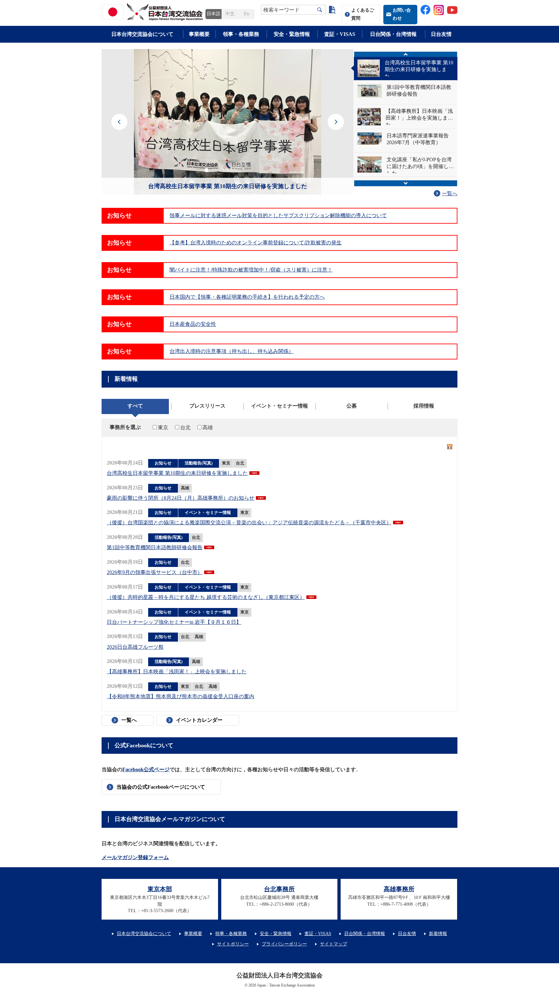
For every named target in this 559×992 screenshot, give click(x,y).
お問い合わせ (402, 14)
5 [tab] (237, 170)
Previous (119, 122)
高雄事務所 (399, 889)
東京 (163, 427)
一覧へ (449, 193)
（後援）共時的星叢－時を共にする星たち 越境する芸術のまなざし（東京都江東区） (206, 597)
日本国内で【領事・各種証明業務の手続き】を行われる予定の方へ (247, 297)
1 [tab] (206, 170)
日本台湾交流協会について (142, 34)
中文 (230, 13)
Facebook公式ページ (146, 769)
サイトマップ (333, 944)
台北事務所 (279, 889)
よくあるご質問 (362, 14)
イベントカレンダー (199, 720)
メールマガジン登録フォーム (135, 857)
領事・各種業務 (241, 34)
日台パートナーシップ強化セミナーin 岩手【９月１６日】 (174, 622)
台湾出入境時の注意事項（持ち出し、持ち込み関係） (232, 351)
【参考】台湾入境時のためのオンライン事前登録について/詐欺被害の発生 (256, 242)
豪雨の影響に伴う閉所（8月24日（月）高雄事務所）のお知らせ (180, 498)
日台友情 (441, 34)
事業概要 (199, 34)
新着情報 (438, 933)
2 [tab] (214, 170)
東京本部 (160, 889)
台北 (185, 427)
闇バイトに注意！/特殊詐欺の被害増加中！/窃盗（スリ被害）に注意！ (251, 269)
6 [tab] (245, 170)
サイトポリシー (233, 944)
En (246, 13)
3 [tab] (222, 170)
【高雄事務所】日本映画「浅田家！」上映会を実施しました (177, 671)
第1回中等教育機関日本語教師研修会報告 (155, 547)
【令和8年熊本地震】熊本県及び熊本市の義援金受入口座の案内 (180, 696)
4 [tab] (230, 170)
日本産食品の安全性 (193, 324)
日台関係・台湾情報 (393, 34)
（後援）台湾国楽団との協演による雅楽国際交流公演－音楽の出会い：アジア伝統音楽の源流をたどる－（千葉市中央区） (249, 522)
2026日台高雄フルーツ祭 (135, 647)
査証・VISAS (339, 34)
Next (336, 122)
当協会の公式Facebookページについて (160, 787)
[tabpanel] (228, 122)
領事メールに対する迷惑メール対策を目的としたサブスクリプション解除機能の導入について (278, 215)
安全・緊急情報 (292, 34)
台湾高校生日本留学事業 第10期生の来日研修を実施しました (227, 186)
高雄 (208, 427)
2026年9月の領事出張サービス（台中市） (155, 572)
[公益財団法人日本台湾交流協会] (153, 12)
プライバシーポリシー (284, 944)
